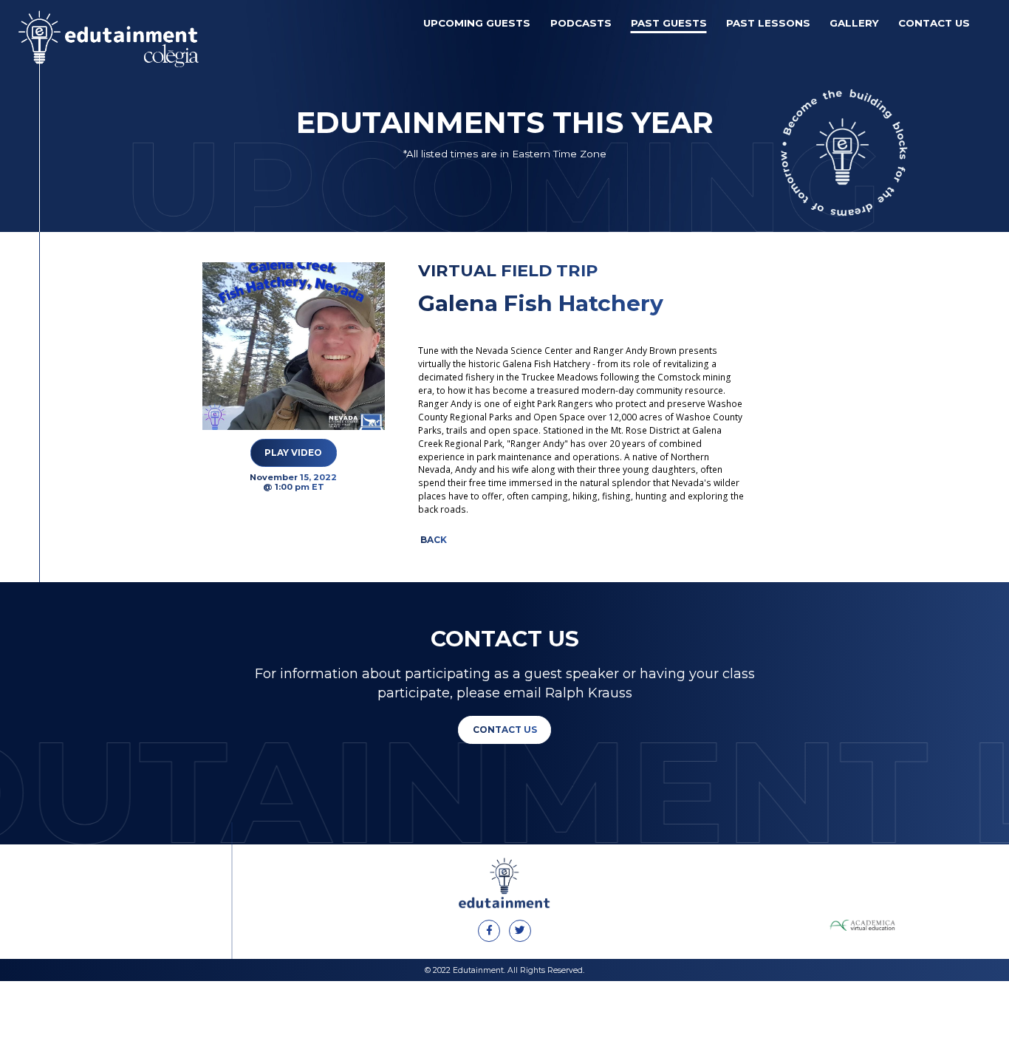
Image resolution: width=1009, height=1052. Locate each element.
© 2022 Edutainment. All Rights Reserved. (504, 970)
